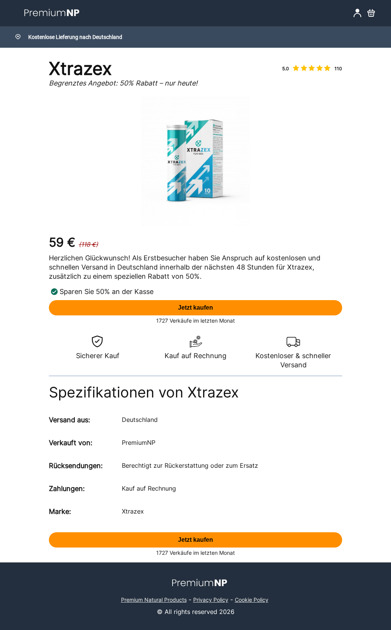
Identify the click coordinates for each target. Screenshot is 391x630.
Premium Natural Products (154, 599)
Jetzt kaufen (195, 307)
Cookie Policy (251, 599)
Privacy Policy (210, 599)
